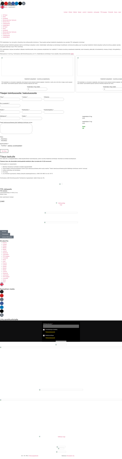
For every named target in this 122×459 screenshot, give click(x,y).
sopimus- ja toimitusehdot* (15, 145)
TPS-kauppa (103, 12)
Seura (115, 12)
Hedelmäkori (6, 25)
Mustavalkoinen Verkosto (9, 20)
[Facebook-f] (13, 3)
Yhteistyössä (6, 23)
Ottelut (70, 12)
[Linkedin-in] (16, 3)
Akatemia (89, 12)
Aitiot (4, 16)
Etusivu (5, 242)
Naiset (79, 12)
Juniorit (84, 12)
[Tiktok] (9, 3)
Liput (119, 12)
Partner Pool (6, 22)
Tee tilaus (4, 151)
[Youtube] (6, 3)
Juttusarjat (96, 12)
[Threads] (20, 3)
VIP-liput (5, 15)
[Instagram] (2, 3)
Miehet (75, 12)
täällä (72, 53)
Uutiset (65, 12)
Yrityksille (110, 12)
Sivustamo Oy (70, 455)
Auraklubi (5, 18)
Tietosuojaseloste (33, 455)
